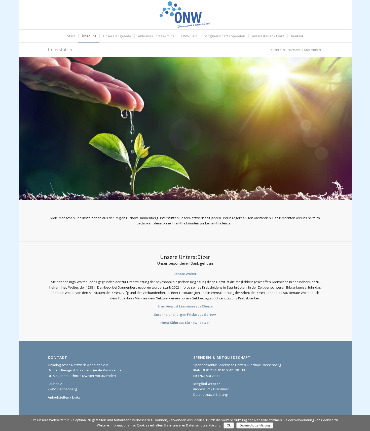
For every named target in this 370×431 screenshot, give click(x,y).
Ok (229, 425)
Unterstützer (60, 49)
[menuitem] (71, 36)
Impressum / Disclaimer (211, 389)
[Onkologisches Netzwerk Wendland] (185, 14)
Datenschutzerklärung (210, 394)
